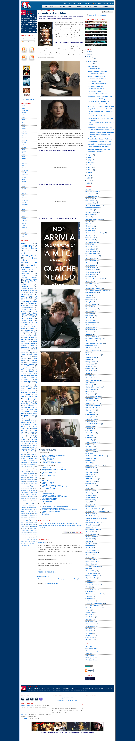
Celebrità (23, 275)
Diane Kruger (33, 409)
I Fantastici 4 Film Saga (93, 396)
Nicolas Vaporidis (25, 498)
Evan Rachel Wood (30, 524)
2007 (23, 225)
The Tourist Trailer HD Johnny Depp (98, 99)
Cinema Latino (90, 276)
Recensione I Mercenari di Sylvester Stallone (101, 132)
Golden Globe (25, 332)
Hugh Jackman (31, 469)
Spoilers (33, 498)
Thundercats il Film (25, 539)
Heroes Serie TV (31, 515)
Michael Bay (24, 403)
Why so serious (90, 626)
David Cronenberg (91, 304)
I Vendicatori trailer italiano (49, 472)
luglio (23, 119)
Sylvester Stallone (26, 400)
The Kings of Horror (91, 660)
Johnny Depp (25, 311)
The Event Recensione (94, 91)
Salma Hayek (32, 543)
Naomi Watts (30, 454)
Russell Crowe (26, 390)
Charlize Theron (90, 237)
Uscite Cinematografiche (93, 608)
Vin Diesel (89, 614)
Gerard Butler (31, 436)
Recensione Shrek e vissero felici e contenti (100, 141)
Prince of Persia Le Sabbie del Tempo (97, 511)
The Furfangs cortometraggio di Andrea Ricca (101, 129)
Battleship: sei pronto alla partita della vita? (54, 469)
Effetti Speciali (90, 329)
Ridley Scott (31, 388)
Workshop (23, 453)
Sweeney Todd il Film (27, 422)
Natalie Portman (90, 486)
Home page (61, 579)
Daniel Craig (27, 356)
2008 (23, 195)
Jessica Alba (25, 386)
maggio (24, 124)
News (29, 251)
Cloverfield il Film (26, 379)
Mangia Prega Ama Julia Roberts (97, 94)
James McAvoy (31, 466)
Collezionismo (25, 419)
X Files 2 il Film (30, 486)
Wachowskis (25, 494)
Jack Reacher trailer (47, 461)
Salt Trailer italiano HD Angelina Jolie (98, 101)
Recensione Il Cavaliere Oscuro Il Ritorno (53, 455)
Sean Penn (26, 485)
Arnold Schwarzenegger (93, 207)
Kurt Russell (34, 492)
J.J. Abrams (89, 412)
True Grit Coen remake (94, 81)
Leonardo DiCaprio (91, 458)
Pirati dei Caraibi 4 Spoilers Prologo (98, 116)
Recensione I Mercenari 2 (49, 456)
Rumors (32, 345)
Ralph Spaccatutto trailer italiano (51, 484)
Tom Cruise (89, 596)
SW (22, 712)
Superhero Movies (27, 294)
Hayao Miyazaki (90, 382)
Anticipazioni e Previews (93, 205)
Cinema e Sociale (29, 377)
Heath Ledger (90, 385)
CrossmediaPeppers (92, 648)
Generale (34, 403)
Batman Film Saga (91, 212)
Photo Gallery (61, 525)
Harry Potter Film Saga (27, 417)
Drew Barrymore (33, 532)
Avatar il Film (29, 337)
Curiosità (31, 305)
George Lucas (30, 334)
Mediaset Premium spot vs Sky (97, 76)
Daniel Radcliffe (25, 475)
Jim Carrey (31, 432)
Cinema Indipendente (92, 272)
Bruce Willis (89, 226)
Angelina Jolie (33, 375)
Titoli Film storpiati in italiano (94, 594)
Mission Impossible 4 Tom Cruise (97, 71)
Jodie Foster (34, 526)
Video (23, 243)
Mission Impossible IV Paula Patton (98, 146)
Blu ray (25, 464)
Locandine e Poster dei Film (47, 525)
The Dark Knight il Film (92, 585)
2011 (23, 105)
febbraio (24, 131)
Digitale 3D (33, 315)
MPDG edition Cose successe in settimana (54, 468)
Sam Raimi (30, 449)
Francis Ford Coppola (92, 350)
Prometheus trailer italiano (49, 498)
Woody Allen (33, 441)
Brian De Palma (90, 224)
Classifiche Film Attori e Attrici (95, 279)
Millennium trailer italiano (49, 475)
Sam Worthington (29, 460)
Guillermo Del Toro (91, 375)
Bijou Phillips (26, 520)
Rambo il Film (33, 458)
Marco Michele (27, 705)
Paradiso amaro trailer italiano (50, 474)
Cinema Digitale (27, 309)
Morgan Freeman (25, 339)
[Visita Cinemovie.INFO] (72, 533)
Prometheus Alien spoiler (49, 488)
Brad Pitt (23, 409)
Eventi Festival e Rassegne (94, 338)
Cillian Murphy (25, 530)
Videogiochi (31, 402)
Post (24, 38)
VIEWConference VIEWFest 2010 (97, 88)
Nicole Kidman (90, 495)
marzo (24, 128)
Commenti (26, 42)
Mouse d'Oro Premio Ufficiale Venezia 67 (99, 144)
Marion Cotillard (32, 413)
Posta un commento (43, 576)
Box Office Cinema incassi (94, 219)
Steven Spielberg (91, 571)
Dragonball (30, 503)
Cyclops (24, 718)
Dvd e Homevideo (32, 362)
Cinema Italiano (31, 279)
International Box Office (93, 405)
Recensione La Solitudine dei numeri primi (100, 96)
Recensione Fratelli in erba (95, 86)
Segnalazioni (25, 286)
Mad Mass (89, 653)
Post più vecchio (79, 579)
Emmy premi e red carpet (95, 151)
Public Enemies (33, 528)
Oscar (31, 292)
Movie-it (44, 512)
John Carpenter (24, 492)
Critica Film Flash (31, 281)
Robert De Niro (33, 354)
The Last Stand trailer (48, 459)
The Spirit (33, 537)
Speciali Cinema (24, 537)
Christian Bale (90, 240)
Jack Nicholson (29, 405)
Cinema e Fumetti (27, 288)
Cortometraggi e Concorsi (29, 302)
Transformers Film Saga (28, 392)
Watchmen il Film (25, 500)
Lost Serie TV (24, 471)
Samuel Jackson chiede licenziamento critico (55, 506)
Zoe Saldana (33, 462)
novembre (25, 110)
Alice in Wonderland (92, 191)
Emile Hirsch (90, 332)
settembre (25, 115)
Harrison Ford (33, 328)
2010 (23, 135)
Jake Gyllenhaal (90, 417)
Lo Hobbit (25, 528)
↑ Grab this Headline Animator (67, 700)
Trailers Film (26, 246)
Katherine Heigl (31, 496)
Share (40, 530)
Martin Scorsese (32, 396)
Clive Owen (27, 443)
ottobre (24, 112)
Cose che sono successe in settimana (97, 290)
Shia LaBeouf (26, 319)
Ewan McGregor (90, 341)
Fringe (34, 541)
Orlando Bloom (90, 499)
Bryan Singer (28, 522)
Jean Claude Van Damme (28, 517)
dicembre (24, 108)
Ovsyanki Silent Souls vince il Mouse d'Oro (100, 109)
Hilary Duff (23, 543)
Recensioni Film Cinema (29, 277)
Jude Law (24, 437)
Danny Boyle (34, 530)
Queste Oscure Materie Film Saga (96, 518)
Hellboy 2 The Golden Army (29, 507)
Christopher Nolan (91, 242)
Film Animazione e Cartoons (94, 343)
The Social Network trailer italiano (52, 13)
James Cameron (25, 336)
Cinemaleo (89, 646)
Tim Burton (89, 591)
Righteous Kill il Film (32, 483)
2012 (88, 51)
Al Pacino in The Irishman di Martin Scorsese (101, 106)
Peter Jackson (90, 504)
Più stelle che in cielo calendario (51, 511)
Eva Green (89, 334)
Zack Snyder (90, 637)
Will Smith (23, 375)
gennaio (24, 133)
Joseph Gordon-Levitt (26, 509)
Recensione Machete (94, 68)
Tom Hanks (24, 462)
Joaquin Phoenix (25, 526)
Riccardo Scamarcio (92, 525)
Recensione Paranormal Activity (97, 79)
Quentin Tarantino (91, 516)
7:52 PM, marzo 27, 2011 (47, 572)
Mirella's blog (90, 655)
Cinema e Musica (91, 258)
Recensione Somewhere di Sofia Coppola (100, 139)
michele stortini (42, 542)
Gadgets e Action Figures (93, 355)
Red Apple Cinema (91, 658)
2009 (23, 165)
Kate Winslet (90, 447)
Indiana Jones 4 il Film (27, 347)
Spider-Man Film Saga (27, 407)
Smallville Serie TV (25, 545)
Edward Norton (29, 415)
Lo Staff (24, 714)
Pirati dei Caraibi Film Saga (94, 509)
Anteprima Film (29, 263)
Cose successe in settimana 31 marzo (53, 508)
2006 (23, 237)
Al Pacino (23, 345)
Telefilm (35, 336)
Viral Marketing (29, 364)
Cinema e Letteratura (27, 307)
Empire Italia (45, 514)
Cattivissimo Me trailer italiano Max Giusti (100, 127)
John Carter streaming (48, 471)
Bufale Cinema (33, 471)
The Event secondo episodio (96, 73)
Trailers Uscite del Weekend (94, 603)
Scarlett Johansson (27, 366)
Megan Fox (31, 445)
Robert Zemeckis (25, 519)
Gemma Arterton (31, 479)
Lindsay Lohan (26, 534)
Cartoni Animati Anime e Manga (95, 233)
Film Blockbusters (91, 345)
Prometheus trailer (47, 501)
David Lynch (25, 532)
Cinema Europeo (27, 320)
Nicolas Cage (31, 373)
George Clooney (26, 368)
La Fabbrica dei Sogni (92, 651)
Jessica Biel (32, 490)
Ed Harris (34, 419)
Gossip (22, 481)
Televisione (24, 322)
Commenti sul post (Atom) (51, 583)
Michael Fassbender (26, 468)
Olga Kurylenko (25, 456)
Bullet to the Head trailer (49, 458)
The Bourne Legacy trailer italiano (51, 462)
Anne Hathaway (25, 424)
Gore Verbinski (25, 394)
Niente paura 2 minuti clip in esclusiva (99, 104)
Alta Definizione (90, 194)
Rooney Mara (34, 519)
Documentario (29, 330)
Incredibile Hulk (29, 420)
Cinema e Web (29, 317)
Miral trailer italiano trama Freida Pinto (99, 149)
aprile (23, 126)
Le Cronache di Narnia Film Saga (95, 456)
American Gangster (91, 196)
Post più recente (42, 579)
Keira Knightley (90, 451)
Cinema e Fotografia (29, 473)
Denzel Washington (91, 309)
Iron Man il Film (29, 398)
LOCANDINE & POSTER (29, 99)
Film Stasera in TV (32, 505)
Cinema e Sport (26, 434)
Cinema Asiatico (25, 349)
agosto (24, 117)
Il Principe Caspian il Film (93, 398)
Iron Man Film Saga (92, 407)
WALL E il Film (27, 451)
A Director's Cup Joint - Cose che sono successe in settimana (59, 509)
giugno (24, 122)
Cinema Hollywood (29, 248)
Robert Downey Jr (91, 534)
